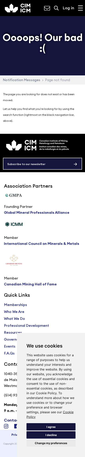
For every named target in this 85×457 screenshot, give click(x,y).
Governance (14, 339)
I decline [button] (51, 435)
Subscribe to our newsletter (26, 164)
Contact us (15, 420)
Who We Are (14, 311)
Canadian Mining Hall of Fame (30, 284)
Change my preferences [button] (51, 443)
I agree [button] (51, 426)
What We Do (14, 318)
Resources (13, 332)
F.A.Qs (9, 353)
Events (9, 346)
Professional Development (26, 325)
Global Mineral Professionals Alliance (36, 212)
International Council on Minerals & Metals (41, 243)
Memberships (15, 304)
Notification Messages (21, 80)
